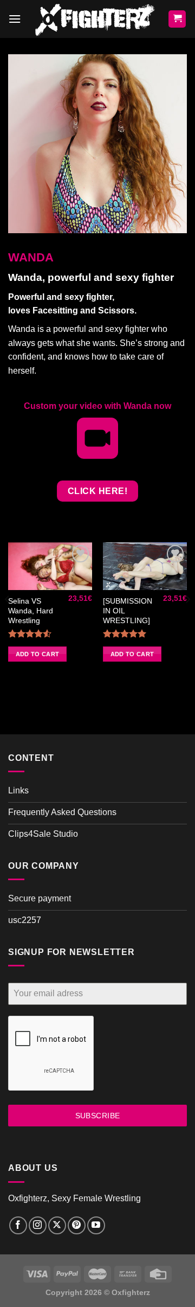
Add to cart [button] (38, 654)
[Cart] (177, 19)
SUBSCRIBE (97, 1115)
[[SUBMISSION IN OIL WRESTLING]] (145, 566)
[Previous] (7, 620)
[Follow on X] (57, 1225)
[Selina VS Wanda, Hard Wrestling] (50, 566)
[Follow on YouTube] (96, 1225)
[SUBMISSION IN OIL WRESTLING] (127, 610)
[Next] (187, 620)
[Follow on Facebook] (18, 1225)
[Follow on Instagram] (38, 1225)
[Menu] (14, 18)
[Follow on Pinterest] (77, 1225)
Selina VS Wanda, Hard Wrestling (30, 610)
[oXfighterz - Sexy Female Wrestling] (94, 19)
